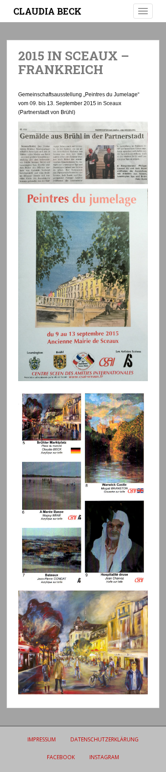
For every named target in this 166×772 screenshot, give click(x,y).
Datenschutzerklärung (104, 739)
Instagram (104, 757)
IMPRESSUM (41, 739)
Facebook (61, 757)
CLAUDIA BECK (47, 11)
